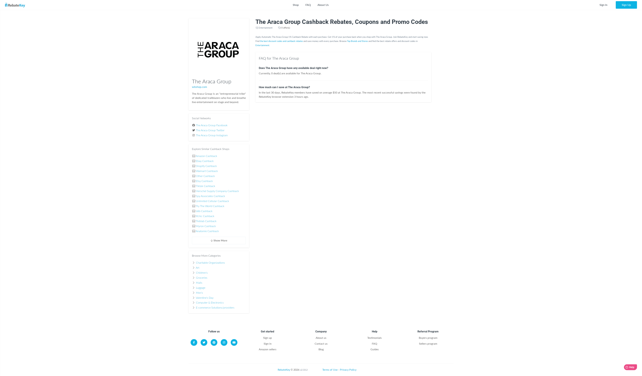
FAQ (308, 4)
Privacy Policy (348, 369)
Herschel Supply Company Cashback (217, 191)
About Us (323, 4)
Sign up (267, 337)
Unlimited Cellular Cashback (212, 201)
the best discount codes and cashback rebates (281, 41)
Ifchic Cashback (205, 216)
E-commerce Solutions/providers (215, 307)
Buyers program (428, 337)
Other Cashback (205, 176)
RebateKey (284, 369)
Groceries (201, 277)
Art (197, 267)
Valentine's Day (204, 298)
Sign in (268, 343)
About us (321, 337)
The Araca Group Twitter (210, 130)
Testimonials (374, 337)
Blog (321, 349)
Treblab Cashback (206, 221)
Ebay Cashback (205, 161)
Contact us (321, 343)
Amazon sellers (267, 349)
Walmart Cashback (207, 171)
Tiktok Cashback (205, 186)
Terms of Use (330, 369)
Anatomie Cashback (207, 231)
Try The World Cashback (210, 206)
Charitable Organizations (210, 262)
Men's (199, 293)
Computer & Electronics (210, 302)
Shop (296, 4)
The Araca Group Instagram (212, 135)
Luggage (200, 288)
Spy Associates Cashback (210, 196)
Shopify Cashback (206, 166)
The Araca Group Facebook (212, 125)
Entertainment (266, 27)
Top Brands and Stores (357, 41)
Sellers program (428, 343)
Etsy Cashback (204, 181)
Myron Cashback (206, 226)
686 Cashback (204, 211)
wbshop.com (199, 86)
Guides (374, 349)
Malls (199, 282)
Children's (202, 272)
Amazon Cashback (206, 156)
